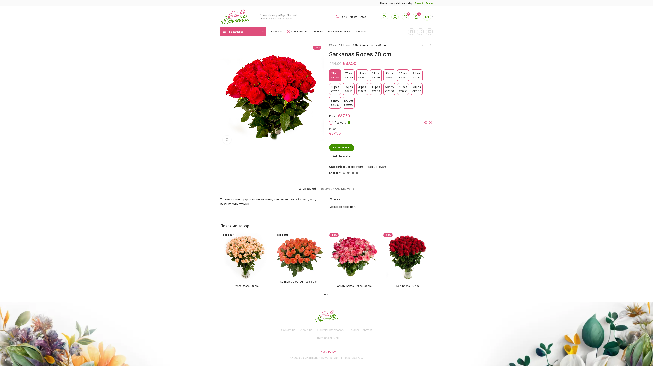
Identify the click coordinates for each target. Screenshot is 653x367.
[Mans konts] (395, 16)
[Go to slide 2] (328, 294)
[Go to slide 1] (325, 294)
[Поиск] (384, 16)
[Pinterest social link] (348, 173)
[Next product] (431, 45)
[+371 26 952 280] (337, 16)
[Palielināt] (227, 140)
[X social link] (344, 173)
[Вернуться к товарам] (427, 45)
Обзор (333, 45)
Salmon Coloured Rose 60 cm (299, 281)
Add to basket (341, 147)
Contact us (288, 330)
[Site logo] (235, 16)
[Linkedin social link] (353, 173)
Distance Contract (360, 330)
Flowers (346, 45)
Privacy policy (326, 351)
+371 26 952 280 (353, 17)
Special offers (354, 166)
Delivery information (330, 330)
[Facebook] (411, 31)
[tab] (307, 187)
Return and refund (327, 337)
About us (306, 330)
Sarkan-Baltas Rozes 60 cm (353, 286)
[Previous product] (423, 45)
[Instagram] (420, 31)
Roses (370, 166)
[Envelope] (429, 31)
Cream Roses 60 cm (245, 286)
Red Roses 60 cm (407, 286)
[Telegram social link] (357, 173)
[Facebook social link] (340, 173)
